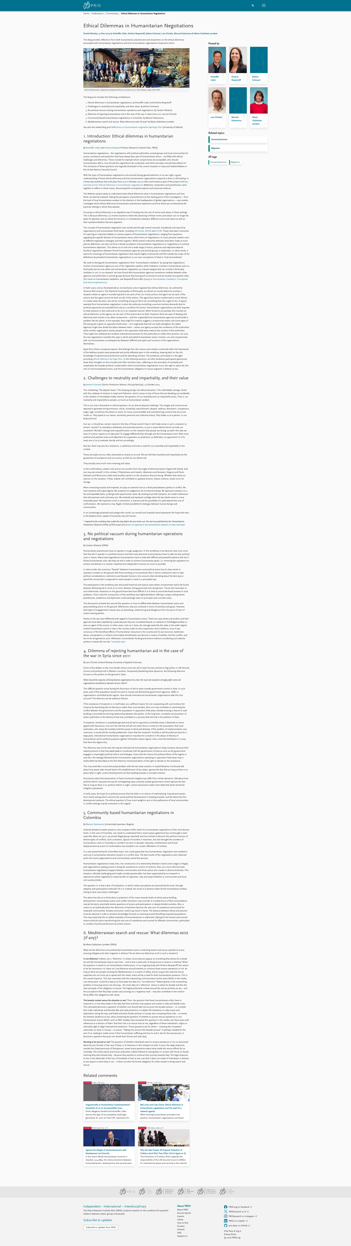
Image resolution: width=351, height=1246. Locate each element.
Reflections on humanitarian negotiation (130, 127)
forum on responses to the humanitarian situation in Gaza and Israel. (155, 525)
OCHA (148, 231)
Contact (180, 1226)
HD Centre (139, 231)
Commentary (112, 14)
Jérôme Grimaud (93, 385)
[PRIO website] (126, 1194)
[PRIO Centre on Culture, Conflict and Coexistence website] (205, 1194)
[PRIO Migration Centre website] (225, 1194)
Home (86, 14)
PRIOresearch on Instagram (242, 1216)
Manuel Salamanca (95, 824)
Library (180, 1220)
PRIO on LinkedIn (237, 1221)
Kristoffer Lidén (93, 148)
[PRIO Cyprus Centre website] (144, 1194)
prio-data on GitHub (238, 1226)
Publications (98, 14)
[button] (263, 5)
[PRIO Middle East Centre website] (184, 1194)
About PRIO (182, 1210)
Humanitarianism (219, 139)
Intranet (181, 1229)
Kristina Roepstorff (113, 148)
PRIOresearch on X (238, 1212)
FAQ (179, 1233)
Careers (180, 1216)
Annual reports (184, 1213)
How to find (182, 1223)
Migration (215, 148)
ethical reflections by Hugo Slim (107, 359)
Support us (182, 1236)
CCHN (159, 231)
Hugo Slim (157, 127)
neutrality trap (118, 642)
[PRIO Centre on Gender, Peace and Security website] (164, 1194)
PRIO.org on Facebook (239, 1207)
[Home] (91, 5)
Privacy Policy (230, 1234)
